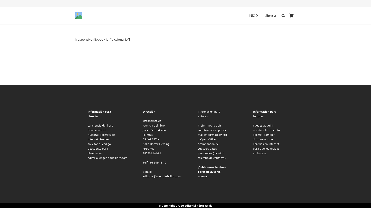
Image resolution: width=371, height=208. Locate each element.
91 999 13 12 (158, 162)
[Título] (78, 15)
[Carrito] (291, 15)
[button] (260, 15)
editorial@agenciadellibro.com (162, 176)
